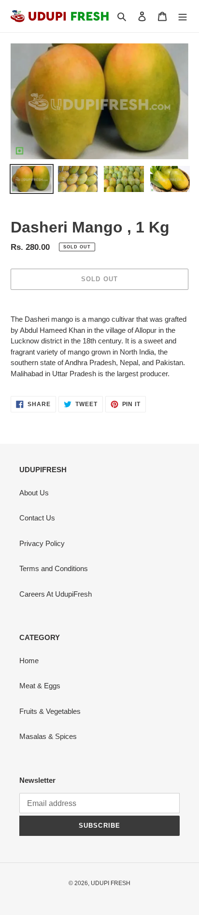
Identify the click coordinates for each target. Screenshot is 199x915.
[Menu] (182, 16)
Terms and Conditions (53, 568)
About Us (34, 493)
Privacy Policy (42, 543)
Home (29, 660)
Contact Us (37, 518)
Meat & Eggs (39, 686)
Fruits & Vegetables (50, 711)
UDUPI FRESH (110, 883)
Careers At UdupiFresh (55, 594)
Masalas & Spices (48, 736)
